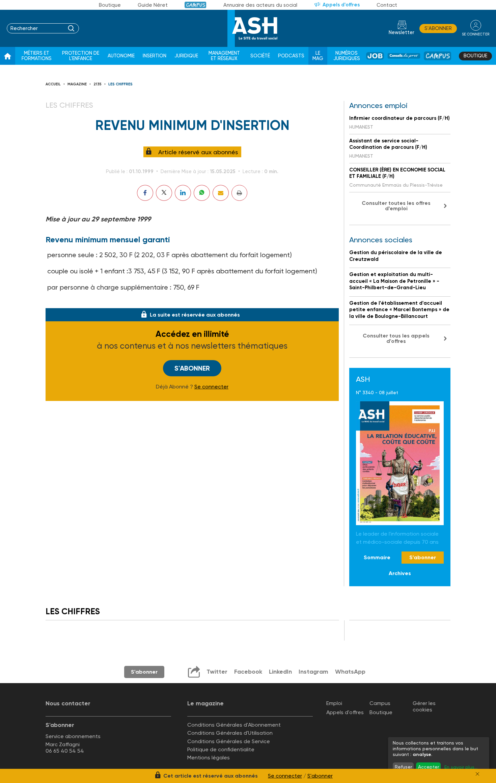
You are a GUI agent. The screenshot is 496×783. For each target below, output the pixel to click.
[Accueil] (7, 56)
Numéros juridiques (346, 55)
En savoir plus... (460, 767)
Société (260, 56)
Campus (195, 4)
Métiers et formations (37, 55)
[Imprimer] (239, 193)
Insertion (154, 56)
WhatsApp (350, 671)
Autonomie (121, 56)
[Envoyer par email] (221, 193)
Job (375, 56)
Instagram (313, 671)
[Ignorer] (477, 774)
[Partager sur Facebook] (145, 193)
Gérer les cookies (424, 706)
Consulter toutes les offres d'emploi (396, 206)
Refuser (403, 767)
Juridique (186, 56)
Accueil (53, 84)
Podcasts (291, 56)
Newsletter (401, 32)
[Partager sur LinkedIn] (183, 193)
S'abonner (438, 28)
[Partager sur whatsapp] (202, 193)
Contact (387, 5)
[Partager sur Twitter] (164, 193)
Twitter (216, 671)
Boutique (110, 5)
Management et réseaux (224, 55)
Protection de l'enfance (80, 55)
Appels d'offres (341, 5)
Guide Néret (153, 5)
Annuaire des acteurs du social (260, 5)
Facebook (248, 671)
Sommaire (377, 557)
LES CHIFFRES (120, 84)
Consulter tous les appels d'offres (396, 338)
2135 (97, 84)
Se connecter (211, 387)
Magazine (77, 84)
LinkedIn (280, 671)
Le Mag (317, 55)
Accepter (428, 767)
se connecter (475, 34)
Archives (400, 573)
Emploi (334, 703)
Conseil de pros (404, 55)
